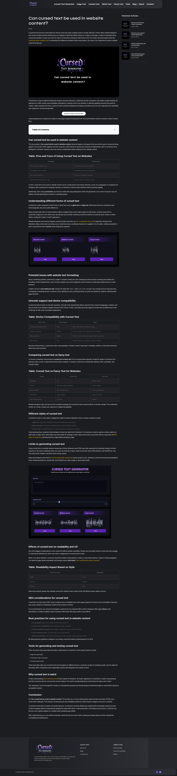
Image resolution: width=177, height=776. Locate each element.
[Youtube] (160, 772)
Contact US (84, 754)
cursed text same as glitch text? (39, 40)
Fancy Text (118, 4)
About (141, 4)
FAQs (128, 4)
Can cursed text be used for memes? (88, 560)
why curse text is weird (50, 679)
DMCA (115, 754)
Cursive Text (93, 4)
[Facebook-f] (157, 772)
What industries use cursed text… (138, 44)
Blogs (82, 751)
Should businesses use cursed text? (138, 54)
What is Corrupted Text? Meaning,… (138, 34)
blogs (30, 29)
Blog (134, 4)
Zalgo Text (81, 4)
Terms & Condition (119, 751)
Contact (150, 4)
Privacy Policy (117, 748)
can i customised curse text (85, 221)
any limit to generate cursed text (61, 457)
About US (83, 748)
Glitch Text (106, 4)
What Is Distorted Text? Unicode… (137, 23)
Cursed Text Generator (64, 4)
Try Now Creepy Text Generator (74, 113)
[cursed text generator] (33, 4)
